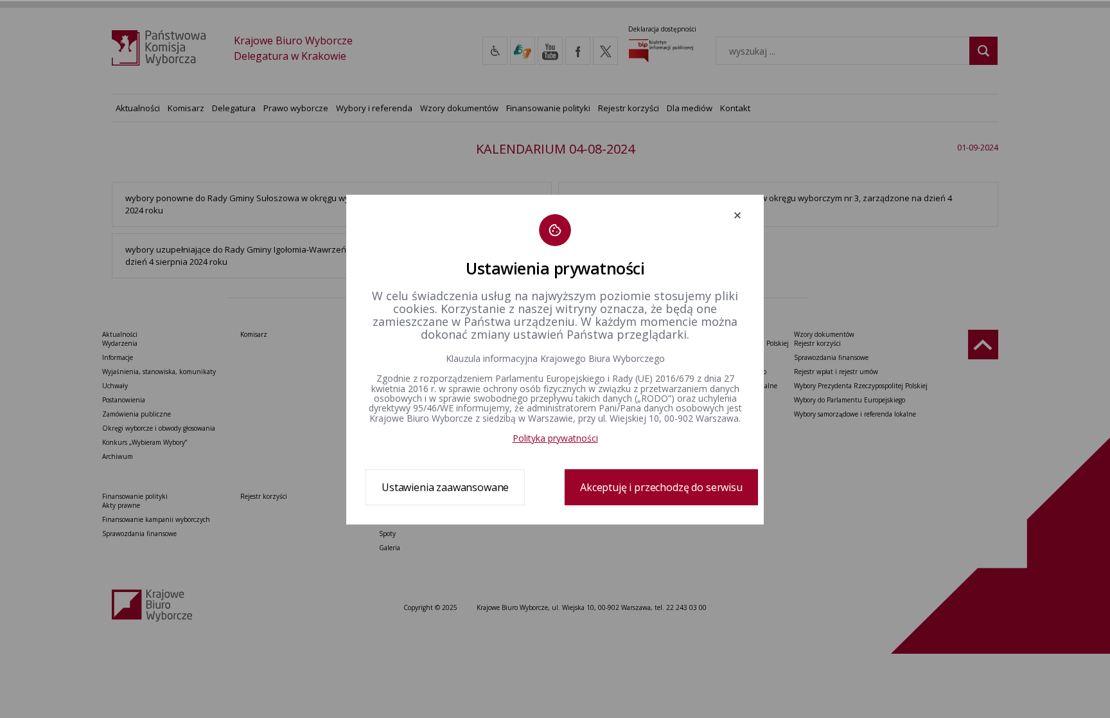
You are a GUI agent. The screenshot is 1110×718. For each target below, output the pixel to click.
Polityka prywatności (555, 438)
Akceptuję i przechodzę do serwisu (661, 487)
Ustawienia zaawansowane (445, 487)
